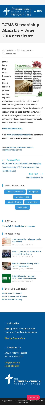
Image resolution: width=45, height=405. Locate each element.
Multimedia (22, 207)
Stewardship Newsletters (12, 150)
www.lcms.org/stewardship (19, 135)
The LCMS (10, 50)
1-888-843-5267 (12, 366)
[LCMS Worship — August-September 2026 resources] (6, 278)
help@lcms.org (12, 362)
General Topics (22, 197)
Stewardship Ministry (25, 147)
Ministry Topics (14, 202)
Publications (11, 147)
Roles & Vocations (15, 192)
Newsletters (11, 54)
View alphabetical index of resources (18, 226)
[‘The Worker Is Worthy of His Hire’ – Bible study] (6, 266)
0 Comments (29, 244)
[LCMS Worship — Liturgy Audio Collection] (6, 241)
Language (33, 192)
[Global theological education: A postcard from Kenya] (6, 254)
